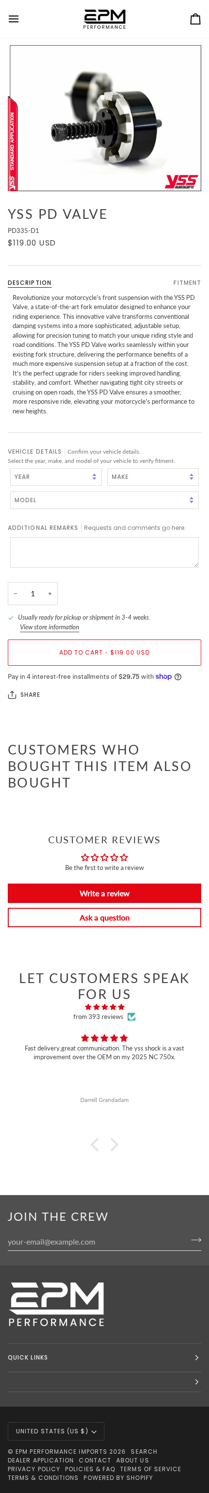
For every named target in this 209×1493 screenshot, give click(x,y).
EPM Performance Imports (61, 1451)
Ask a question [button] (105, 917)
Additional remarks (97, 528)
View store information (49, 627)
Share (30, 694)
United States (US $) (52, 1431)
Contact (95, 1460)
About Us (132, 1460)
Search (144, 1451)
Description (30, 283)
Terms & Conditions (43, 1478)
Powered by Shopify (118, 1478)
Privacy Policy (34, 1469)
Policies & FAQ (90, 1469)
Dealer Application (41, 1460)
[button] (97, 1144)
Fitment (187, 283)
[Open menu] (22, 19)
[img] (104, 1007)
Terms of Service (150, 1469)
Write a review (105, 893)
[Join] (193, 1240)
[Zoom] (104, 118)
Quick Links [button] (28, 1357)
